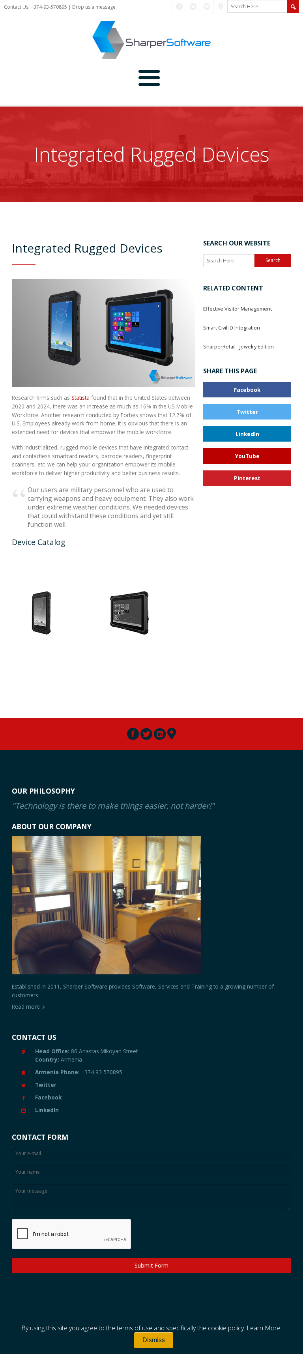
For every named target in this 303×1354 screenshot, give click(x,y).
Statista (80, 397)
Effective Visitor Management (237, 308)
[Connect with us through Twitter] (193, 6)
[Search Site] (293, 6)
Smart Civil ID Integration (231, 327)
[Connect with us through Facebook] (179, 6)
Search (273, 260)
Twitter (247, 412)
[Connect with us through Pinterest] (220, 6)
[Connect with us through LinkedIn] (207, 6)
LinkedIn (247, 434)
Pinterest (247, 478)
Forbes (129, 415)
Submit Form (151, 1265)
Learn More (264, 1328)
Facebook (247, 389)
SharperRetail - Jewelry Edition (238, 346)
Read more (26, 1006)
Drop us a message (94, 7)
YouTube (247, 456)
